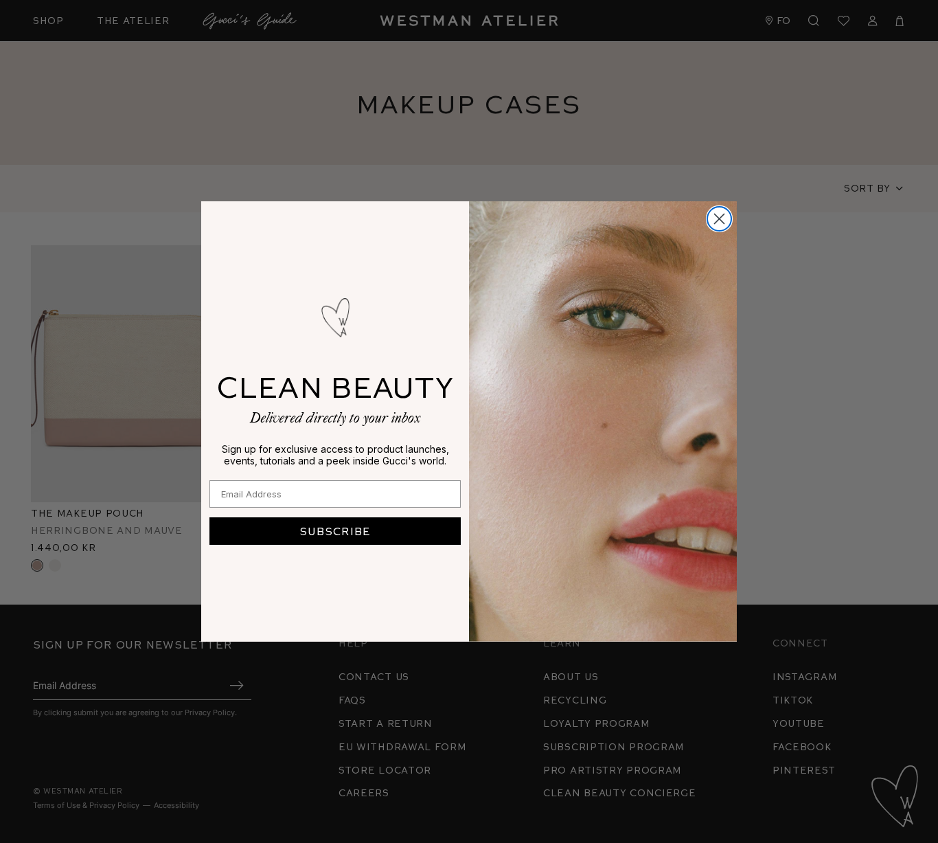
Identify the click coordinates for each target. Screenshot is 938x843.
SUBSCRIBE (335, 530)
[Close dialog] (719, 219)
